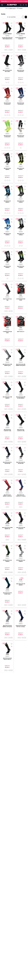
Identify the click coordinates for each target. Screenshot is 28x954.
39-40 (19, 605)
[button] (12, 50)
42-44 (6, 311)
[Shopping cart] (26, 5)
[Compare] (11, 26)
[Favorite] (11, 23)
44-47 (7, 539)
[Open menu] (2, 5)
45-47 (10, 311)
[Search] (20, 5)
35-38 (19, 572)
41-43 (10, 49)
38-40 (6, 49)
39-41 (6, 376)
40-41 (23, 605)
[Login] (23, 5)
